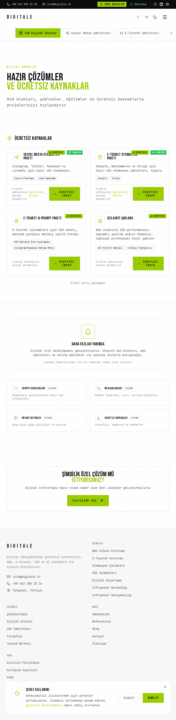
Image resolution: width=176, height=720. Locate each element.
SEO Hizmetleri (104, 573)
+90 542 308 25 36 (27, 583)
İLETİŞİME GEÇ (84, 500)
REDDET (129, 698)
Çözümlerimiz (17, 614)
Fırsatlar (14, 636)
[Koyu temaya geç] (155, 17)
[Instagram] (155, 4)
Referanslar (101, 621)
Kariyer (98, 636)
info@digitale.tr (26, 577)
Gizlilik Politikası (23, 663)
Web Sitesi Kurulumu (108, 551)
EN (146, 17)
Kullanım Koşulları (22, 670)
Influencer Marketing (109, 588)
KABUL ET (153, 698)
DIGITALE (20, 17)
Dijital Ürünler (20, 621)
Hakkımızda (100, 614)
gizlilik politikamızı (44, 705)
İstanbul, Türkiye (27, 590)
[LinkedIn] (161, 4)
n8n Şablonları (19, 629)
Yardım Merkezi (19, 643)
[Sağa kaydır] (171, 33)
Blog (95, 629)
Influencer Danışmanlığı (112, 595)
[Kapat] (165, 687)
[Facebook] (167, 4)
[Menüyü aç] (165, 17)
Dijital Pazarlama (106, 580)
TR (137, 17)
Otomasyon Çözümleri (108, 565)
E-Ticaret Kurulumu (107, 558)
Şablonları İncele (36, 193)
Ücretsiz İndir (66, 193)
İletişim (99, 643)
